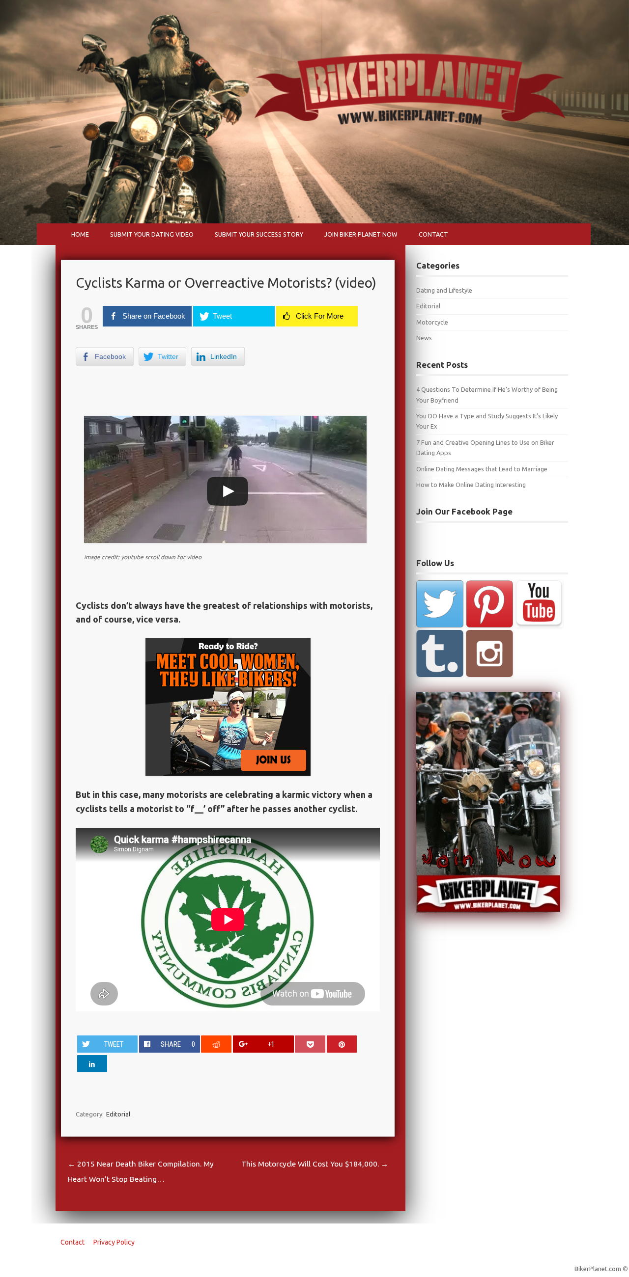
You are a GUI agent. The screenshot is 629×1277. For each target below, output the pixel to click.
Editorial (118, 1114)
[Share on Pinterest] (342, 1044)
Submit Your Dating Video (152, 234)
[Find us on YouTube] (539, 603)
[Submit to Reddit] (216, 1044)
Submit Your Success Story (259, 234)
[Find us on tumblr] (439, 653)
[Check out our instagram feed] (489, 653)
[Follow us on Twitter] (439, 603)
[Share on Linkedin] (92, 1063)
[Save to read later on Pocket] (310, 1044)
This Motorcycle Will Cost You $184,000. (314, 1164)
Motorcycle (432, 322)
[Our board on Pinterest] (489, 603)
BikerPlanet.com (597, 1268)
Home (80, 234)
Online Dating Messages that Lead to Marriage (481, 468)
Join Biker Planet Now (361, 234)
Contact (433, 234)
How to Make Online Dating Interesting (471, 484)
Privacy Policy (114, 1242)
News (424, 337)
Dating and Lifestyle (444, 290)
